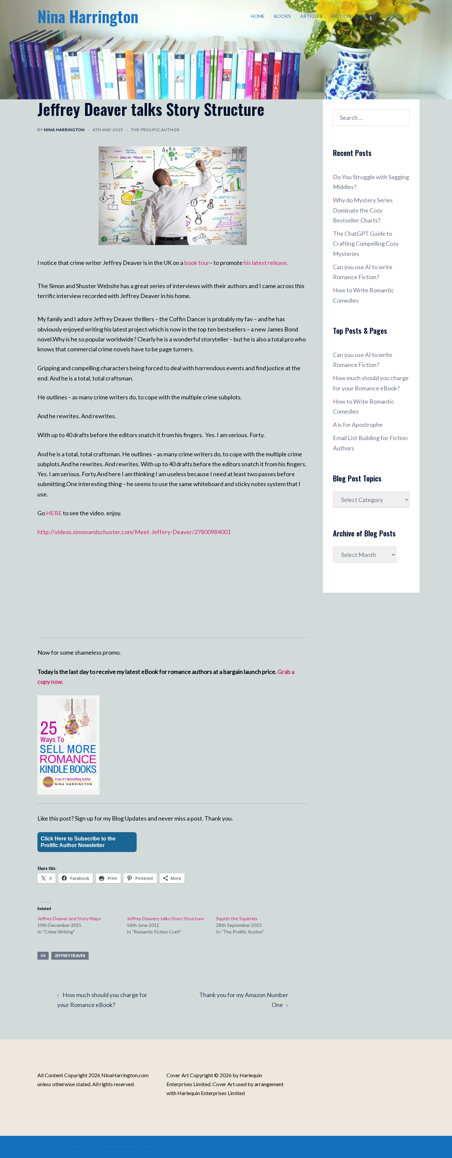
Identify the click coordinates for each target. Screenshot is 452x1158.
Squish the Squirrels (236, 918)
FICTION (341, 16)
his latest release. (266, 262)
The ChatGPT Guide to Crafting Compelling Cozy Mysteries (366, 243)
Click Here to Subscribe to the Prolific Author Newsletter (78, 842)
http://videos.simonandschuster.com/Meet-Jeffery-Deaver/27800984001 (134, 531)
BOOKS (282, 16)
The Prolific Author (155, 129)
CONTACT (398, 16)
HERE (54, 513)
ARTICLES (311, 16)
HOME (258, 16)
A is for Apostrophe (358, 424)
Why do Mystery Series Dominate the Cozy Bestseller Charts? (363, 210)
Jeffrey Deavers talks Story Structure (165, 918)
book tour (196, 262)
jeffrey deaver (70, 955)
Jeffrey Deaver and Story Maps (69, 918)
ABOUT (368, 16)
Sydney (150, 1146)
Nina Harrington (87, 16)
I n (43, 955)
